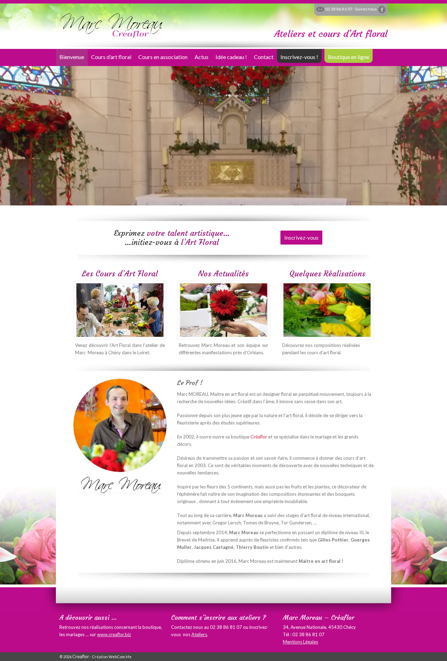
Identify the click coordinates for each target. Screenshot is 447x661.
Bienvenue (71, 56)
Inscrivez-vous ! (299, 56)
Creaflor (80, 656)
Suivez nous (366, 9)
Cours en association (163, 56)
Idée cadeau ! (231, 56)
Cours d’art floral (111, 56)
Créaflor (258, 437)
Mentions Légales (300, 642)
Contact (263, 56)
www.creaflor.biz (114, 634)
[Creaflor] (111, 24)
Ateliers (199, 634)
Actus (201, 56)
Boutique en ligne (348, 56)
